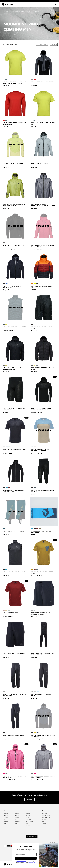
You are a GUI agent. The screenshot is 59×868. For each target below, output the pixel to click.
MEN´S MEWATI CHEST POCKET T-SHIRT (42, 572)
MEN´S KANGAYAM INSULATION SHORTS (41, 327)
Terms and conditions (30, 829)
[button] (57, 4)
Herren (22, 11)
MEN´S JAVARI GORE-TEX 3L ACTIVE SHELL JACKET (43, 776)
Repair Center (29, 819)
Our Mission (44, 813)
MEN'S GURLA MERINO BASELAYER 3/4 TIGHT (42, 491)
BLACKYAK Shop (16, 11)
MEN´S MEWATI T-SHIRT (10, 612)
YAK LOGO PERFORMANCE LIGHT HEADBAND (42, 531)
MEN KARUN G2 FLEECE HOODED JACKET (14, 164)
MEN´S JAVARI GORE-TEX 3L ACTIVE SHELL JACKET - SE (14, 776)
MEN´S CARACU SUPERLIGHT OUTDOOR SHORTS (40, 613)
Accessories (6, 821)
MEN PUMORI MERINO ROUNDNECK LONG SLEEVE (14, 123)
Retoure (27, 834)
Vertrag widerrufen (31, 836)
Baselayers (6, 813)
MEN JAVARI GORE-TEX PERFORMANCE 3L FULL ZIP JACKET (43, 205)
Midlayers (6, 815)
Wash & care (28, 817)
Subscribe (29, 799)
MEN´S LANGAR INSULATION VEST (14, 572)
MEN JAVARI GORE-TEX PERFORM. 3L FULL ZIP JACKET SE (15, 205)
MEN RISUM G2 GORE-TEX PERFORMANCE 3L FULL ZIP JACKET (43, 164)
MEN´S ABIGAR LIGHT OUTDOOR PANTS (41, 695)
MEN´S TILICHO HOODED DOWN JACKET (41, 286)
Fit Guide (28, 813)
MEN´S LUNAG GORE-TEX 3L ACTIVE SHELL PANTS (14, 695)
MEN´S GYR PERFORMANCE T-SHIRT (14, 449)
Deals (5, 823)
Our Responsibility (46, 815)
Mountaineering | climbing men (32, 11)
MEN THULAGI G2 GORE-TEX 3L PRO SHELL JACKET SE (42, 246)
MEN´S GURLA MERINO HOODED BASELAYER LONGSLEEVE (42, 409)
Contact (44, 823)
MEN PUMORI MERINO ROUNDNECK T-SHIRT (43, 123)
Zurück (6, 11)
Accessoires (17, 821)
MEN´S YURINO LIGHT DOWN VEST (14, 327)
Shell (5, 819)
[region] (29, 1)
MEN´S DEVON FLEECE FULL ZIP (13, 245)
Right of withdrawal (30, 831)
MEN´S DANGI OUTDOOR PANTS (13, 735)
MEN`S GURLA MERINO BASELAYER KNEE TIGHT (14, 409)
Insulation (6, 817)
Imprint (27, 827)
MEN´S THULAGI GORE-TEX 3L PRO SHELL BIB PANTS (42, 654)
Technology (44, 819)
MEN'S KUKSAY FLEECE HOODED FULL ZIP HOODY (13, 491)
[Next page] (33, 787)
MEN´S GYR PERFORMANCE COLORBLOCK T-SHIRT (40, 450)
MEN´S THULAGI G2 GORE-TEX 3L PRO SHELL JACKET (15, 286)
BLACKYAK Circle (46, 817)
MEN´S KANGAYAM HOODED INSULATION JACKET (12, 368)
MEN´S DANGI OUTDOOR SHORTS (14, 653)
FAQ (27, 823)
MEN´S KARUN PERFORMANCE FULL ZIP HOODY (43, 736)
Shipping (28, 825)
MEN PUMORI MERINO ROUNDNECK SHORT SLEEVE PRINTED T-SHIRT (14, 82)
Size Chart (28, 815)
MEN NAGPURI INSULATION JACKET (42, 82)
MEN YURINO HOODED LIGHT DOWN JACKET (43, 368)
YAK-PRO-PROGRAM (30, 821)
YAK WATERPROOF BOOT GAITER (14, 531)
